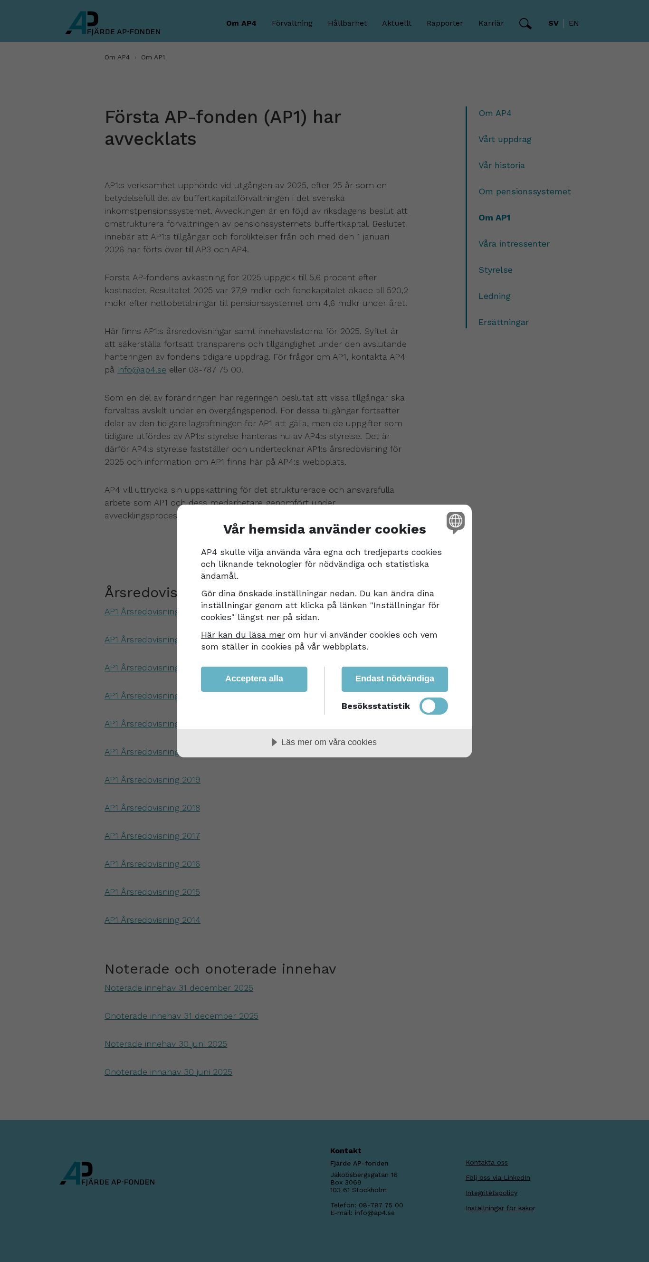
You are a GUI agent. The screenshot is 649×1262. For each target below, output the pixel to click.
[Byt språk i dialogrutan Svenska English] (454, 522)
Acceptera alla (254, 678)
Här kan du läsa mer (243, 635)
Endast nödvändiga (394, 678)
